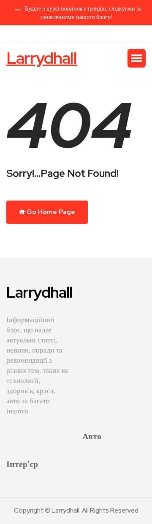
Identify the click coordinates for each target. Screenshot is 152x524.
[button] (137, 58)
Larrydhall (41, 58)
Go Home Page (50, 212)
